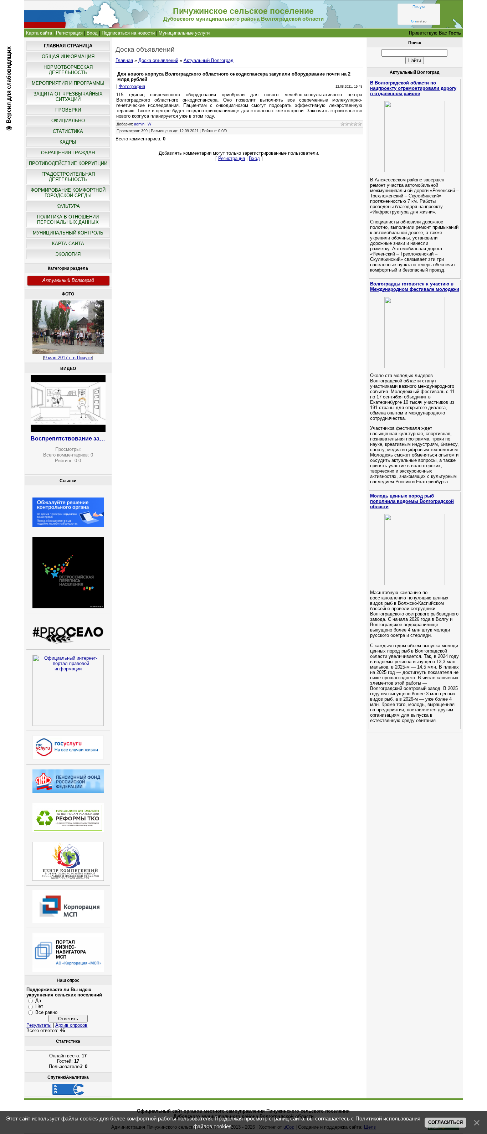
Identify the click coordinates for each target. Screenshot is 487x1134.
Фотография (132, 86)
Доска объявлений (158, 60)
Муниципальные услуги (184, 33)
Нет (39, 1006)
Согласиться (445, 1122)
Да (38, 1000)
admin (139, 124)
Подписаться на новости (128, 33)
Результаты (38, 1025)
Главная (124, 60)
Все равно (46, 1012)
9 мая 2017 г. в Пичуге (68, 357)
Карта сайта (39, 33)
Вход (92, 33)
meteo (419, 21)
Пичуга (418, 7)
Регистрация (69, 33)
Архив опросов (71, 1025)
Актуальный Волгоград (68, 280)
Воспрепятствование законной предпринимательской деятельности (68, 438)
